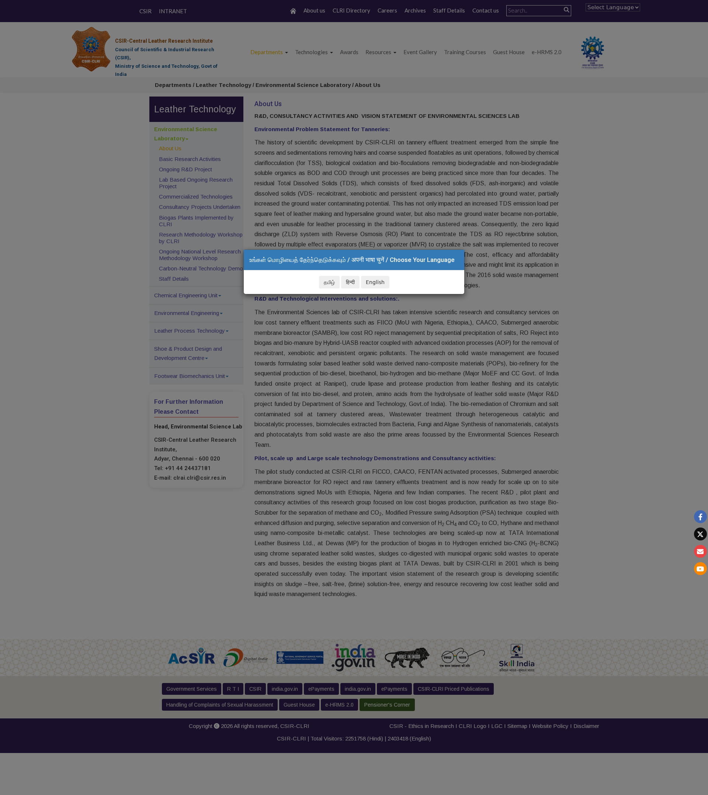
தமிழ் (329, 282)
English (375, 282)
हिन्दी (350, 282)
